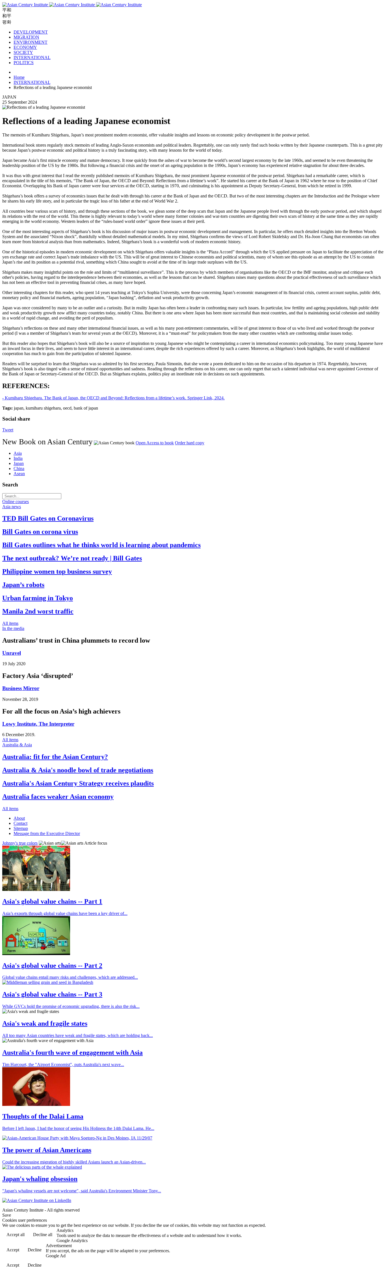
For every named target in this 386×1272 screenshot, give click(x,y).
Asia (18, 453)
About (19, 818)
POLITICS (24, 62)
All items (10, 623)
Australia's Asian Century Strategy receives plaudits (78, 783)
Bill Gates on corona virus (40, 531)
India (18, 458)
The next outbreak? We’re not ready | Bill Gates (72, 558)
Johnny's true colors (20, 843)
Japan (19, 463)
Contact (20, 823)
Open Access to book (155, 442)
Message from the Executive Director (47, 833)
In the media (13, 628)
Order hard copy (189, 442)
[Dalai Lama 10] (36, 1104)
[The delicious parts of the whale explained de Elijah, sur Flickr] (42, 1167)
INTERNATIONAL (32, 57)
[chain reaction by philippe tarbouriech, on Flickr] (36, 889)
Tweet (7, 429)
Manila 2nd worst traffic (37, 611)
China (19, 468)
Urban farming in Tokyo (37, 598)
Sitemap (21, 828)
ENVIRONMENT (30, 42)
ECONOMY (25, 47)
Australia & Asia (17, 744)
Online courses (15, 501)
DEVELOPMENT (31, 32)
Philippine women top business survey (57, 571)
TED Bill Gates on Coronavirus (48, 518)
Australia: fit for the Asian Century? (55, 756)
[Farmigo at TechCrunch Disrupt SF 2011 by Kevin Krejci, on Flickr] (36, 953)
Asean (19, 473)
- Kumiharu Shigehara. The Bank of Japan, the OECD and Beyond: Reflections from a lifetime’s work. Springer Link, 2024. (113, 397)
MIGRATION (26, 37)
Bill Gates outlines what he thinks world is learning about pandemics (101, 545)
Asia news (11, 506)
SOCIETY (23, 52)
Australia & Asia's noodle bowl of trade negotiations (77, 770)
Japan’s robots (23, 584)
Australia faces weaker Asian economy (58, 796)
